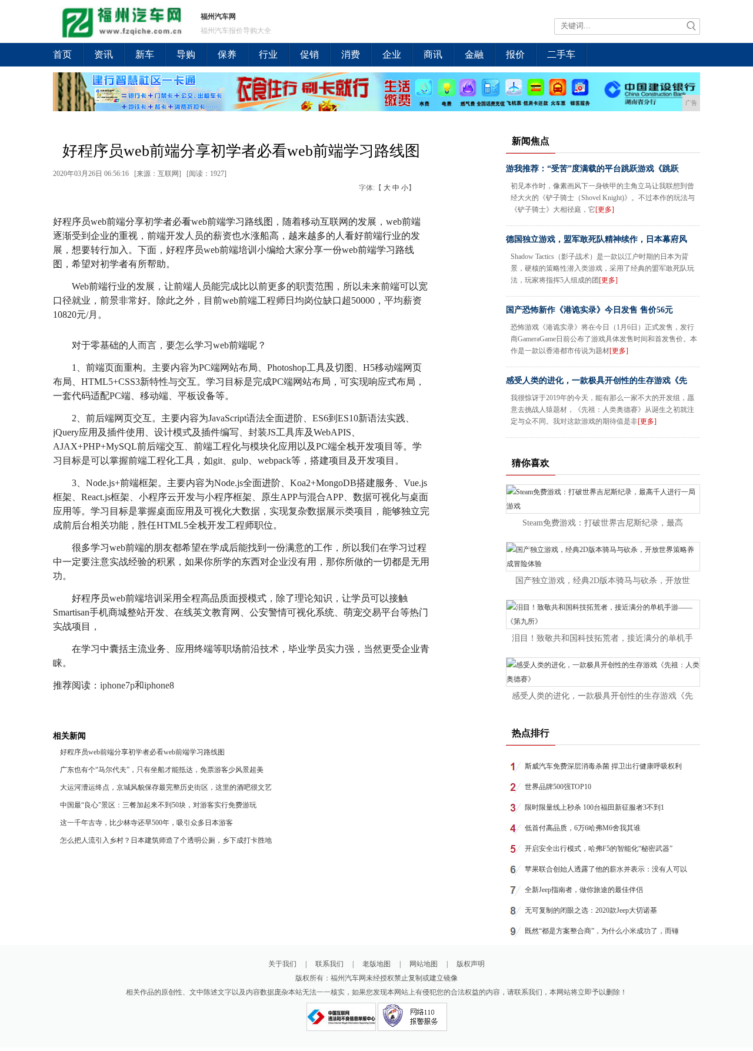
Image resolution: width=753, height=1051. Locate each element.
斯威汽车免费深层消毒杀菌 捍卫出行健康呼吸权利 (603, 766)
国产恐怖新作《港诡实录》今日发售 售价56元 (589, 309)
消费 (350, 54)
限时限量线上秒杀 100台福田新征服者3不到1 (594, 807)
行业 (268, 54)
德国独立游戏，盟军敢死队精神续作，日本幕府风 (596, 239)
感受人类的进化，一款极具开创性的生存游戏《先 (596, 380)
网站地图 (423, 964)
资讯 (103, 54)
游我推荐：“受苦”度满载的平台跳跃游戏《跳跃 (592, 168)
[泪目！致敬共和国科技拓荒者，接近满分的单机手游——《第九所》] (603, 621)
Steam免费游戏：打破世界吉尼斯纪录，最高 (602, 522)
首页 (62, 54)
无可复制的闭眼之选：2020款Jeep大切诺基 (591, 910)
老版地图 (376, 964)
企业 (391, 54)
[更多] (604, 209)
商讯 (433, 54)
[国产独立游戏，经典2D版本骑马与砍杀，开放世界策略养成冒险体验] (603, 564)
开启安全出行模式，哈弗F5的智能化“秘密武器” (598, 848)
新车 (144, 54)
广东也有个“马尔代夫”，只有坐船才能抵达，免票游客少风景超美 (162, 770)
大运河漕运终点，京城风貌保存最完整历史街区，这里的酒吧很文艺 (166, 787)
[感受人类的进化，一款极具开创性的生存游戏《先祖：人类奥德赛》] (603, 679)
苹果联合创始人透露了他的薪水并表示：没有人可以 (606, 869)
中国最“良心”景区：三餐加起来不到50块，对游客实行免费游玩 (158, 805)
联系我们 (329, 964)
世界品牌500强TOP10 (558, 787)
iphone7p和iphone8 (137, 685)
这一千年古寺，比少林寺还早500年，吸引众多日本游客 (146, 823)
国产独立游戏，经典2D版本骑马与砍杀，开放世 (602, 580)
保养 (227, 54)
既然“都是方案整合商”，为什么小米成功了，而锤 (602, 931)
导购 (185, 54)
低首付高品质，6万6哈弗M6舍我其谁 (583, 828)
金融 (474, 54)
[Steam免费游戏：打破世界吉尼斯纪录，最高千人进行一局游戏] (603, 506)
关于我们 (282, 964)
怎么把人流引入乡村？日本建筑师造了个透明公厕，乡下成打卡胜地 (166, 840)
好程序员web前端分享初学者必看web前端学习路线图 (142, 752)
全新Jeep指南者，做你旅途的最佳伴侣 (584, 890)
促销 (309, 54)
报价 (515, 54)
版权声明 (471, 964)
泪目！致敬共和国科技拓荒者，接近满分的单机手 (602, 638)
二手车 (561, 54)
